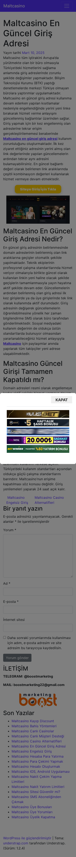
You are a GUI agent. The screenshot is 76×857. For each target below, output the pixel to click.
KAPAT (62, 400)
